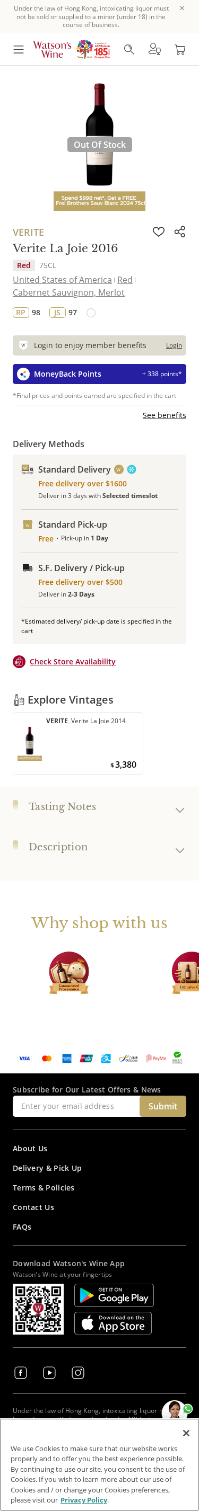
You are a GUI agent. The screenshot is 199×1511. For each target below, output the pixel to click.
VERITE (28, 232)
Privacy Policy (83, 1500)
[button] (154, 49)
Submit (163, 1106)
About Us (30, 1148)
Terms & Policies (44, 1188)
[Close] (186, 1433)
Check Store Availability (73, 661)
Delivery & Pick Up (47, 1168)
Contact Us (33, 1207)
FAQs (22, 1227)
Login (174, 345)
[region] (99, 1464)
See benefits (164, 415)
